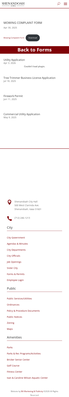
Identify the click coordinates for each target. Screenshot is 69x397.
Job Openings (14, 261)
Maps (10, 328)
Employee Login (15, 280)
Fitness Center (14, 371)
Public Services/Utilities (19, 298)
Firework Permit (13, 96)
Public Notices (14, 316)
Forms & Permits (16, 274)
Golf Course (13, 365)
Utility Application (14, 60)
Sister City (12, 267)
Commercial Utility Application (22, 114)
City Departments (16, 249)
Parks (10, 347)
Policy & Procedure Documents (23, 310)
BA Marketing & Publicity (32, 391)
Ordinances (13, 304)
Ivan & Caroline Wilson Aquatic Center (27, 377)
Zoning (10, 322)
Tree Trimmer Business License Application (30, 78)
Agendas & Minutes (17, 243)
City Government (16, 237)
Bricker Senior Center (18, 359)
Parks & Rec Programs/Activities (24, 353)
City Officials (13, 255)
